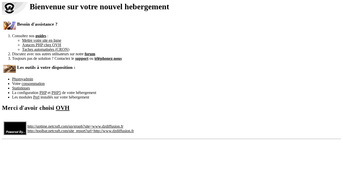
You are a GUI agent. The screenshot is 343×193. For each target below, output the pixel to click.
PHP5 (56, 92)
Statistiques (21, 88)
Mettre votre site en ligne (41, 40)
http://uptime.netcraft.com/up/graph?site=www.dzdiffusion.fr (75, 126)
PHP (43, 92)
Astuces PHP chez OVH (41, 45)
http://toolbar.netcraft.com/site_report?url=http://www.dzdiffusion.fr (80, 131)
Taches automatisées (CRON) (45, 49)
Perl (36, 97)
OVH (63, 108)
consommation (33, 83)
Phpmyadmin (22, 79)
